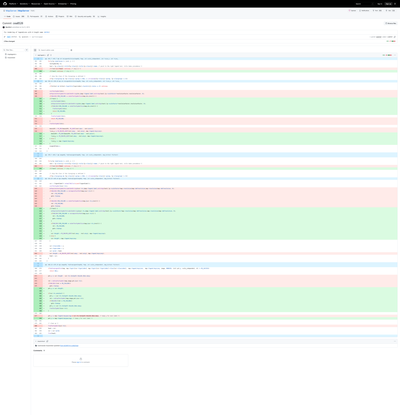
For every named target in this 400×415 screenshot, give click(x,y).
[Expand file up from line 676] (38, 266)
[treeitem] (15, 54)
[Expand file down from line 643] (38, 263)
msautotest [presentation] (11, 57)
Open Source (49, 4)
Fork (378, 10)
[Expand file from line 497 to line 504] (38, 81)
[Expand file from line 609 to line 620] (38, 178)
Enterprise (62, 4)
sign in (79, 362)
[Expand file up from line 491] (38, 59)
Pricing (73, 4)
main (8, 37)
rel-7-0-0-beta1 (37, 37)
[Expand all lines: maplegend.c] (50, 55)
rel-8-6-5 (25, 37)
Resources (35, 4)
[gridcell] (215, 59)
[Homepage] (5, 3)
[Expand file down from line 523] (38, 153)
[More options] (395, 55)
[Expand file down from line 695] (38, 336)
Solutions (24, 4)
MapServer (11, 10)
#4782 (47, 32)
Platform (12, 4)
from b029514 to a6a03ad (69, 345)
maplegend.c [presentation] (12, 54)
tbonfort (8, 27)
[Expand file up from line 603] (38, 156)
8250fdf (378, 37)
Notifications (365, 10)
